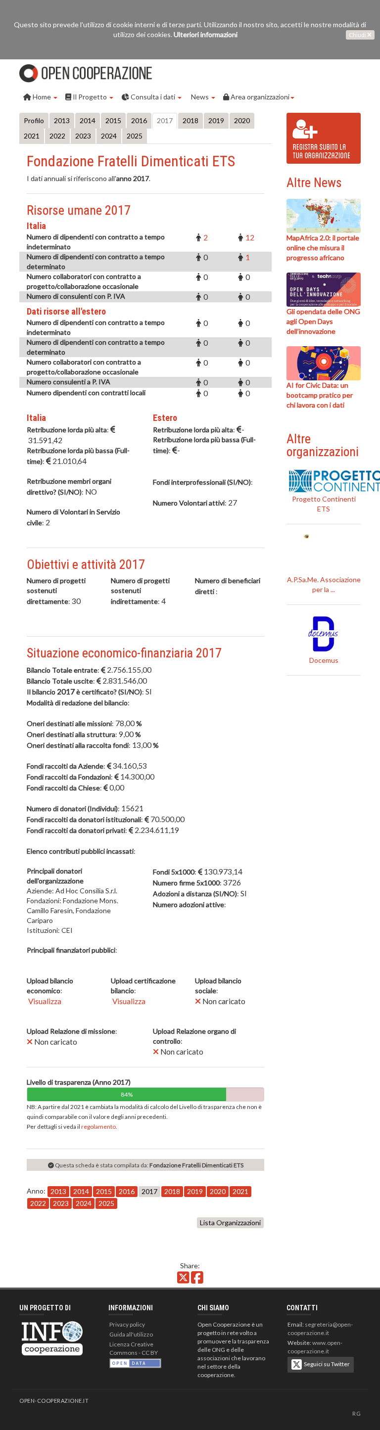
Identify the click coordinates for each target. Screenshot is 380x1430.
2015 (113, 120)
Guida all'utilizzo (131, 1334)
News (200, 96)
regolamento (98, 1126)
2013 (62, 120)
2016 (139, 120)
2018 (190, 120)
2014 (87, 120)
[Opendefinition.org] (135, 1362)
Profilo (34, 120)
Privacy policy (127, 1324)
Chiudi (358, 35)
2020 (242, 120)
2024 (109, 136)
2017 (165, 120)
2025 (134, 136)
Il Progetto (89, 96)
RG (356, 1413)
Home (41, 96)
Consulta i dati (153, 96)
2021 (32, 136)
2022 (57, 136)
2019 (216, 120)
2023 (83, 136)
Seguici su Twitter (326, 1364)
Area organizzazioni (259, 96)
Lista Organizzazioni (230, 1222)
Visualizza (44, 1001)
